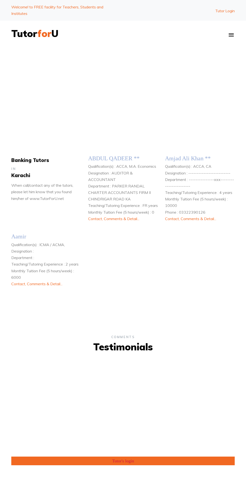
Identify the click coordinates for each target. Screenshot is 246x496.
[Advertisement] (123, 84)
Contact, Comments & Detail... (113, 218)
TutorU (35, 33)
